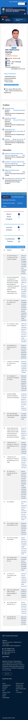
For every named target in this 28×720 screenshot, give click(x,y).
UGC (17, 690)
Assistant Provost (10, 129)
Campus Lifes (19, 687)
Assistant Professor (10, 118)
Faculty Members (8, 20)
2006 (23, 172)
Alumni (20, 1)
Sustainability (5, 697)
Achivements (19, 685)
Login (24, 1)
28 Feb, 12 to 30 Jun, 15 (19, 139)
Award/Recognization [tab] (18, 197)
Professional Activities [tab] (9, 203)
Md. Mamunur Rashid (19, 20)
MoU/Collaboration (21, 689)
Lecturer (7, 139)
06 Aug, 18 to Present (19, 110)
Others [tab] (4, 206)
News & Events (20, 683)
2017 (24, 155)
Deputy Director (9, 108)
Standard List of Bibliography (15, 247)
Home (10, 1)
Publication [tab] (5, 197)
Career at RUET (6, 692)
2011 (24, 163)
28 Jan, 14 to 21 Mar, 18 (19, 131)
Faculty (4, 689)
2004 (23, 178)
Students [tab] (20, 203)
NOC (3, 690)
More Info (7, 674)
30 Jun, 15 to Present (19, 120)
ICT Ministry (19, 692)
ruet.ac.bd (6, 654)
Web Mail (15, 1)
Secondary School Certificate (13, 178)
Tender (4, 694)
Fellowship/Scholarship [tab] (9, 200)
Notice (4, 696)
